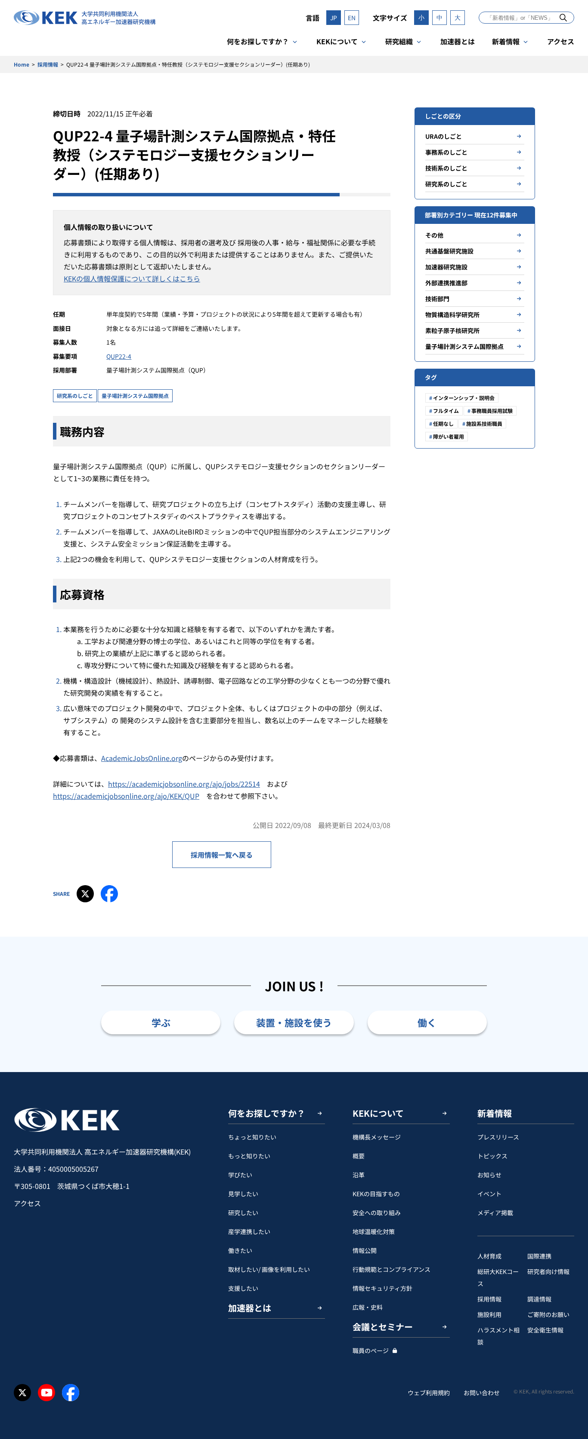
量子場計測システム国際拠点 (135, 395)
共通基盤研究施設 (449, 251)
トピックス (492, 1156)
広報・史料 (368, 1307)
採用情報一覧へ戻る (222, 854)
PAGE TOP (568, 1072)
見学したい (243, 1193)
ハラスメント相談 (498, 1336)
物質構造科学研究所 (452, 314)
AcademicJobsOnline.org (141, 758)
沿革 (359, 1174)
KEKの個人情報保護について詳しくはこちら (132, 278)
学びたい (240, 1174)
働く (427, 1022)
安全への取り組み (377, 1212)
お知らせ (489, 1174)
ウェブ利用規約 (429, 1392)
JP (333, 17)
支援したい (243, 1288)
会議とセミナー (383, 1326)
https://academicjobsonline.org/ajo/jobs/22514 (184, 784)
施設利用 (489, 1314)
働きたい (240, 1250)
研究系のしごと (75, 395)
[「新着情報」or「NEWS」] (563, 17)
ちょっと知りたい (252, 1137)
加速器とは (457, 41)
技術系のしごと (446, 168)
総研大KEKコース (498, 1277)
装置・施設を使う (294, 1022)
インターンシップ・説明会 (464, 397)
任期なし (443, 423)
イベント (489, 1193)
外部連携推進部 (446, 282)
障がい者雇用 (448, 436)
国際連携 (539, 1256)
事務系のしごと (446, 152)
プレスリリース (498, 1137)
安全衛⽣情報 (545, 1330)
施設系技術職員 (484, 423)
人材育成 (489, 1256)
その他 (434, 235)
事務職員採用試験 (492, 410)
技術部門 (437, 298)
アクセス (560, 41)
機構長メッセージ (377, 1137)
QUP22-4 (118, 356)
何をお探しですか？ (258, 41)
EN (352, 17)
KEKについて (337, 41)
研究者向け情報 (548, 1271)
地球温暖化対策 (374, 1231)
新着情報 (506, 41)
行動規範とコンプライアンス (391, 1269)
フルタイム (446, 410)
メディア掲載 (495, 1212)
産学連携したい (249, 1231)
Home (21, 64)
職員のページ (371, 1350)
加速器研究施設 (446, 267)
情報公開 (365, 1250)
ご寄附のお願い (548, 1314)
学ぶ (161, 1022)
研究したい (243, 1212)
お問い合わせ (482, 1392)
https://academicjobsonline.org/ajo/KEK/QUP (126, 796)
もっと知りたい (249, 1156)
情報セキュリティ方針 (382, 1288)
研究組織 (399, 41)
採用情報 (47, 64)
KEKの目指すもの (376, 1193)
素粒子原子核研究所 (452, 330)
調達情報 (539, 1299)
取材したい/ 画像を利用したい (269, 1269)
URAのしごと (443, 136)
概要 (359, 1156)
